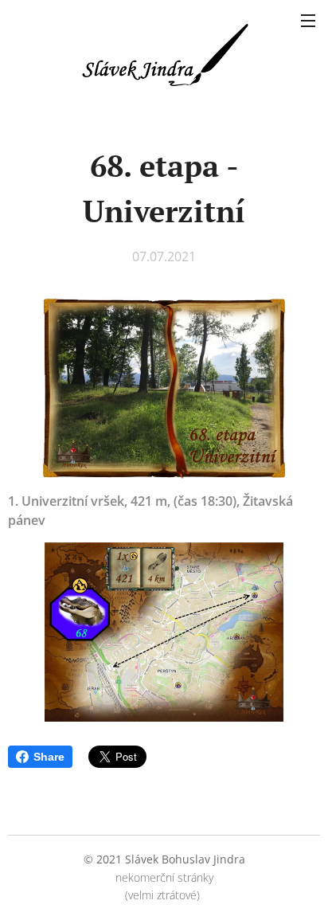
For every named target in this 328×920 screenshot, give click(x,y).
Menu (308, 20)
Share (48, 756)
